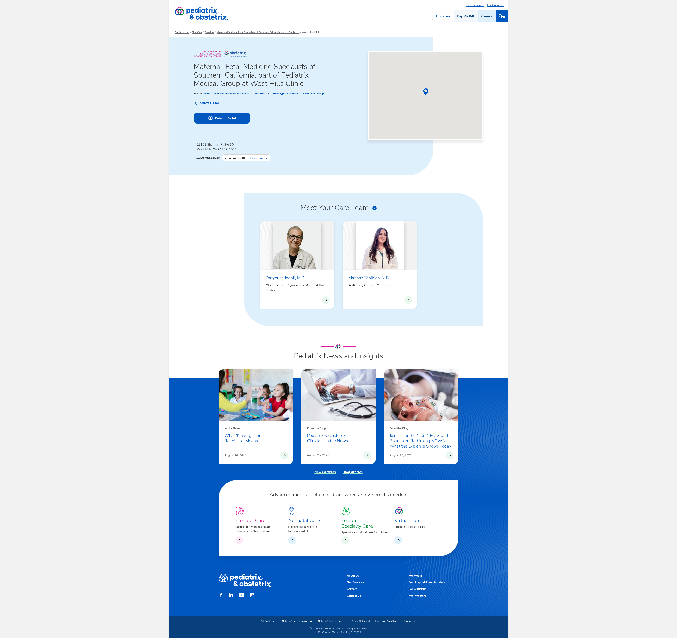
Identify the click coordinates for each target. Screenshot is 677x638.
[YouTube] (241, 595)
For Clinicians (475, 5)
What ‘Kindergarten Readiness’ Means (242, 438)
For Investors (417, 596)
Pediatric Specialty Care (357, 523)
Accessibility (410, 621)
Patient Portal (225, 118)
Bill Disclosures (268, 621)
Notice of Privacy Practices (332, 621)
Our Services (355, 582)
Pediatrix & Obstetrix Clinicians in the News (327, 438)
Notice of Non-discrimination (297, 621)
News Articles (325, 472)
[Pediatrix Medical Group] (245, 580)
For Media (415, 576)
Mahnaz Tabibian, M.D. (369, 278)
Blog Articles (353, 472)
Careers (487, 16)
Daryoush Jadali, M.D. (285, 278)
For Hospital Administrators (427, 582)
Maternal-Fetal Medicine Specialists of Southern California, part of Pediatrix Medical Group (264, 93)
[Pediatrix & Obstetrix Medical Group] (201, 13)
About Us (353, 576)
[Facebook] (221, 595)
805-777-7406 (210, 103)
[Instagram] (252, 595)
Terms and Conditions (387, 621)
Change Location (257, 158)
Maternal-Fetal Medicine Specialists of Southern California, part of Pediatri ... (258, 32)
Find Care (443, 16)
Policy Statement (360, 621)
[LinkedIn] (231, 595)
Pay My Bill (465, 16)
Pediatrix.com (182, 32)
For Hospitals (495, 5)
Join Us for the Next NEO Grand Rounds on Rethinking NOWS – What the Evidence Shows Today (420, 441)
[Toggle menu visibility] (502, 16)
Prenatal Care (250, 520)
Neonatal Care (304, 520)
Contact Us (354, 596)
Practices (209, 32)
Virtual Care (407, 520)
